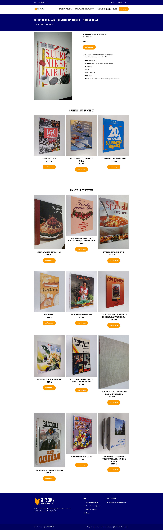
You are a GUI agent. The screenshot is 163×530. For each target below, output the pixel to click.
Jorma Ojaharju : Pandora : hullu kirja (49, 470)
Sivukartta (124, 527)
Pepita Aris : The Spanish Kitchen (113, 252)
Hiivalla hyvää (49, 314)
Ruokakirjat (50, 24)
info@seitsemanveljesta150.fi (119, 2)
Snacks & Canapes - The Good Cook (49, 252)
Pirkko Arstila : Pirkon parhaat (82, 314)
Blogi (115, 9)
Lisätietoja (89, 47)
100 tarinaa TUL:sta (49, 158)
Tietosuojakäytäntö (113, 527)
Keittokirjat (40, 24)
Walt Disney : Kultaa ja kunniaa (81, 456)
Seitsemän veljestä (65, 9)
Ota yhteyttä (95, 527)
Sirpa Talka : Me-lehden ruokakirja (49, 379)
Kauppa (123, 9)
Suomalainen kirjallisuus (84, 9)
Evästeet (103, 527)
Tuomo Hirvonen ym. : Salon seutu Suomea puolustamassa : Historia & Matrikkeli (114, 458)
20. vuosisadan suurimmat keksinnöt (113, 158)
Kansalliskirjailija (104, 9)
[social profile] (47, 2)
